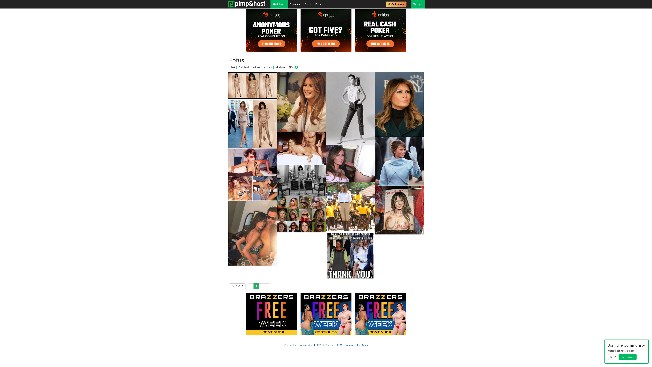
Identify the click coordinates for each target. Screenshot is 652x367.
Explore (294, 4)
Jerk (233, 67)
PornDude (362, 345)
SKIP (613, 356)
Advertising (306, 345)
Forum (318, 4)
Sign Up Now (627, 356)
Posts (307, 4)
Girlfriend (244, 67)
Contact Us (290, 345)
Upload (280, 4)
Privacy (329, 345)
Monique (280, 67)
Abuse (349, 345)
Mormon (268, 67)
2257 (339, 345)
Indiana (256, 67)
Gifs (290, 67)
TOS (318, 345)
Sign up (417, 4)
